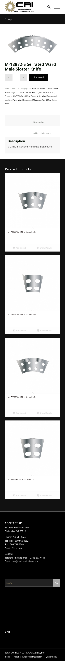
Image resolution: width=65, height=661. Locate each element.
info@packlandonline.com (25, 561)
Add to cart (39, 77)
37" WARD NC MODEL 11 (27, 92)
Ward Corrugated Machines (29, 100)
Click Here (17, 548)
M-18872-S (44, 92)
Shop (8, 19)
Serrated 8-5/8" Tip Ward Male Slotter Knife (23, 96)
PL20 (52, 92)
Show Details (45, 248)
